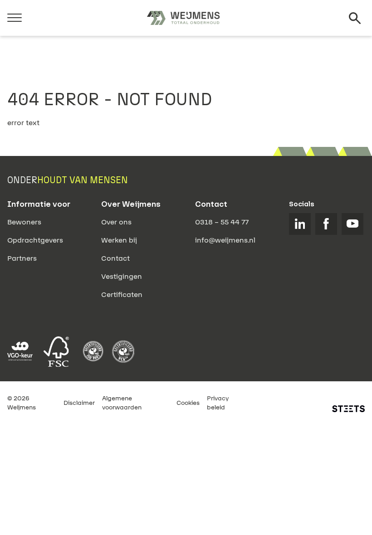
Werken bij (119, 240)
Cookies (188, 402)
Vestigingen (121, 276)
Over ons (116, 222)
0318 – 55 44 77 (222, 222)
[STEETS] (348, 408)
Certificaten (121, 294)
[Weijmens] (183, 18)
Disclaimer (79, 402)
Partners (22, 258)
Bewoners (24, 222)
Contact (115, 258)
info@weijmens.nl (225, 240)
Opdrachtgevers (35, 240)
